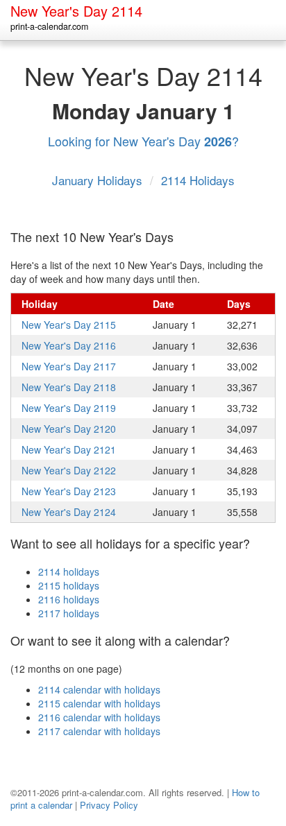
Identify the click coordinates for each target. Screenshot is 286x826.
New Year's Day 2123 (69, 491)
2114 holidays (68, 571)
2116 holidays (68, 599)
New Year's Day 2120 (69, 429)
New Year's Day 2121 (69, 449)
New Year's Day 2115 (69, 325)
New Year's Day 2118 (69, 387)
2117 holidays (68, 613)
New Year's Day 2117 (69, 366)
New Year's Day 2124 (69, 512)
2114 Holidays (198, 180)
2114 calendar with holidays (99, 689)
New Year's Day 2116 (69, 345)
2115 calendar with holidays (99, 703)
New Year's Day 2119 (69, 408)
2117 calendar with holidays (99, 731)
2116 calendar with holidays (99, 717)
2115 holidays (68, 585)
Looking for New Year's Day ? (143, 141)
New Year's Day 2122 (69, 470)
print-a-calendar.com (49, 26)
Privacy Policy (109, 804)
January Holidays (99, 180)
